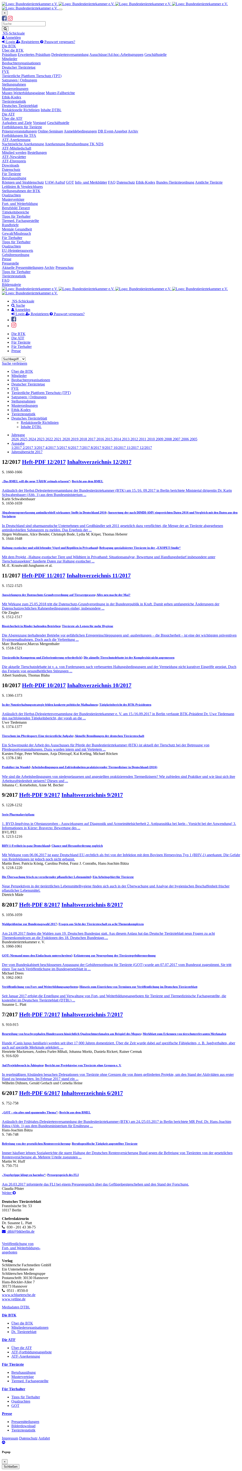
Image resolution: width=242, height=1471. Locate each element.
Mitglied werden (14, 153)
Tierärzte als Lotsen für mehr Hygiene (87, 626)
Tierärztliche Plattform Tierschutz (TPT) (31, 76)
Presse (6, 259)
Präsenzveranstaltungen (19, 131)
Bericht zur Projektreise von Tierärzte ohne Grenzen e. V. (83, 1065)
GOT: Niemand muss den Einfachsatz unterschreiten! (37, 955)
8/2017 (96, 448)
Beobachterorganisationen (21, 63)
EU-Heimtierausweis (17, 250)
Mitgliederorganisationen (29, 1327)
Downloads (10, 165)
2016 (100, 439)
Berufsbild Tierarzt (16, 208)
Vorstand (39, 123)
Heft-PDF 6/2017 (39, 1093)
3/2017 (39, 448)
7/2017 (85, 448)
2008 (168, 439)
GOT (70, 182)
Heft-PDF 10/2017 (44, 685)
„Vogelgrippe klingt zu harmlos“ (24, 1175)
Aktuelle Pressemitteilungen (22, 268)
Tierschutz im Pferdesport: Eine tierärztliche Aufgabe (37, 736)
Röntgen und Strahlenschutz (23, 182)
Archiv (133, 131)
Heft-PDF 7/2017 (39, 1014)
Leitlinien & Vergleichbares (22, 187)
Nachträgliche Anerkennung (23, 144)
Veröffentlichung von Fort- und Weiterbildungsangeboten (40, 986)
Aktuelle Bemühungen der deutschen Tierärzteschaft (109, 736)
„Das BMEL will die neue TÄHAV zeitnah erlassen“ (36, 481)
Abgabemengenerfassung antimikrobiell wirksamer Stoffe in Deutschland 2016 (54, 512)
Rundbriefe (10, 225)
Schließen (10, 1466)
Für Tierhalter (12, 238)
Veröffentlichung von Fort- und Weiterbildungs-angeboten (21, 1248)
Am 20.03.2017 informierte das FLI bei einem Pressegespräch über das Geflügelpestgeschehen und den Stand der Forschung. (95, 1184)
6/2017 (73, 448)
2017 (92, 439)
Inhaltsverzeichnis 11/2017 (99, 575)
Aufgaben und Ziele (17, 123)
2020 (66, 439)
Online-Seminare (50, 131)
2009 (160, 439)
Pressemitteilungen (25, 1422)
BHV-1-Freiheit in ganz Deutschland (26, 845)
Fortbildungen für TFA (19, 135)
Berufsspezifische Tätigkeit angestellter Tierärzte (105, 1143)
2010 (151, 439)
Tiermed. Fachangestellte (20, 221)
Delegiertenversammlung (70, 55)
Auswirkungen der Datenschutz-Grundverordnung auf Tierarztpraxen (48, 595)
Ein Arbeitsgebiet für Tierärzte (113, 877)
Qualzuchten (11, 195)
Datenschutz (11, 170)
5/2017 (62, 448)
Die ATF (8, 114)
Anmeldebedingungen (80, 131)
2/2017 (28, 448)
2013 (126, 439)
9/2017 (107, 448)
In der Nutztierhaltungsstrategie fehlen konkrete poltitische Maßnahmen (50, 704)
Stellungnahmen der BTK (21, 191)
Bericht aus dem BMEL (87, 481)
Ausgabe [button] (18, 443)
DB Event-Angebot (112, 131)
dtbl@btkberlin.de (21, 1231)
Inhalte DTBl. (51, 110)
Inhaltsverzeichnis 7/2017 (92, 1014)
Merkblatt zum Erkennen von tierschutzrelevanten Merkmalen (184, 1034)
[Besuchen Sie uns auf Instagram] (10, 19)
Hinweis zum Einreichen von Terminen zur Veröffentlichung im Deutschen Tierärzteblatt (138, 986)
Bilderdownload (23, 1426)
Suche (20, 305)
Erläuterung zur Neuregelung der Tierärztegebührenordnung (115, 955)
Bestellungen (37, 153)
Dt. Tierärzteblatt (23, 1332)
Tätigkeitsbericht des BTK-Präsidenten (125, 704)
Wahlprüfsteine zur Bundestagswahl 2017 (29, 924)
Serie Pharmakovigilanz (18, 814)
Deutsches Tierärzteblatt (20, 106)
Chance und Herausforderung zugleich (77, 845)
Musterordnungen (15, 89)
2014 (117, 439)
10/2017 (120, 448)
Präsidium (9, 55)
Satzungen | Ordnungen (19, 80)
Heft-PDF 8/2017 (39, 905)
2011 (143, 439)
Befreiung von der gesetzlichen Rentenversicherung (36, 1143)
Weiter (7, 1193)
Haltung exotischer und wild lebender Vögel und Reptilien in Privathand (50, 547)
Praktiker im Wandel (16, 767)
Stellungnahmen (14, 84)
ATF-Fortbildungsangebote (31, 1352)
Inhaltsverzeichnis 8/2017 (92, 905)
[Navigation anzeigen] (60, 9)
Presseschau (64, 268)
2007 (177, 439)
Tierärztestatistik (14, 101)
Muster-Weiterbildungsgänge (23, 93)
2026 (15, 439)
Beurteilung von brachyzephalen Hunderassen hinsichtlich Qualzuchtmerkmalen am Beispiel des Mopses (71, 1034)
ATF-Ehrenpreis (14, 161)
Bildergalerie (11, 285)
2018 (83, 439)
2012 (134, 439)
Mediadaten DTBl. (16, 1307)
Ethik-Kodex (11, 97)
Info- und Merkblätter (91, 182)
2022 (49, 439)
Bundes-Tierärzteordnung (175, 182)
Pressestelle (10, 263)
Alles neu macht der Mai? (113, 595)
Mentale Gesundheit (17, 229)
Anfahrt (44, 1438)
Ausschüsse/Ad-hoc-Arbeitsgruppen (116, 55)
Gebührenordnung (15, 255)
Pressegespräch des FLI (63, 1175)
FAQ (112, 182)
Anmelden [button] (12, 37)
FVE (5, 72)
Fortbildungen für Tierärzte (22, 127)
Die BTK (9, 46)
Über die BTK (13, 50)
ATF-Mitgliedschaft (16, 148)
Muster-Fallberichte (60, 93)
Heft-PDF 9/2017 (39, 795)
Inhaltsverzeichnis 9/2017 (92, 795)
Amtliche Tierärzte (209, 182)
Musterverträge (13, 199)
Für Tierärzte (11, 174)
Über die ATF (12, 118)
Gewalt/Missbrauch (16, 233)
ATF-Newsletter (14, 157)
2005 (193, 439)
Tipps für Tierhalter (16, 216)
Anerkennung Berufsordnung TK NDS (74, 144)
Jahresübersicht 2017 (27, 452)
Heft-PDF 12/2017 (44, 462)
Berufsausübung (14, 178)
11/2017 (133, 448)
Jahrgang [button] (18, 435)
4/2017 (51, 448)
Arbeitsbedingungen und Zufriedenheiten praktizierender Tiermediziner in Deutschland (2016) (94, 767)
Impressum (10, 1438)
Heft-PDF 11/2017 (43, 575)
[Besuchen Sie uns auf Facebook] (5, 19)
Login (10, 42)
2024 (32, 439)
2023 (41, 439)
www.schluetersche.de (18, 1295)
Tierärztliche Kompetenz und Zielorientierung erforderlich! (42, 657)
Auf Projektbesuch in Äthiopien (22, 1065)
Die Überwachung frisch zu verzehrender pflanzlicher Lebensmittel (46, 877)
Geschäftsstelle (155, 55)
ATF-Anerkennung (16, 140)
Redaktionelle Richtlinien (21, 110)
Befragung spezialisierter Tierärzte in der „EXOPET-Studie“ (140, 547)
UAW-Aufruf (55, 182)
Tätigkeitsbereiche (15, 212)
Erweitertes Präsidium (34, 55)
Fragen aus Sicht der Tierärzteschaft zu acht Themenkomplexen (101, 924)
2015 (109, 439)
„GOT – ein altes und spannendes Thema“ (30, 1112)
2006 (185, 439)
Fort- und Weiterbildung (20, 204)
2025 (24, 439)
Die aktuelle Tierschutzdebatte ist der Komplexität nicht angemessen (129, 657)
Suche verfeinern (14, 363)
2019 (75, 439)
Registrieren (30, 42)
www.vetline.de (14, 1299)
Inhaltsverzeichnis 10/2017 (99, 685)
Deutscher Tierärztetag (18, 67)
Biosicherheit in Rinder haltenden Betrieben (31, 626)
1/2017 (17, 448)
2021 (58, 439)
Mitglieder (9, 59)
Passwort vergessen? (59, 42)
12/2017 (146, 448)
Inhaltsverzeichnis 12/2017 (99, 462)
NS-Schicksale (13, 33)
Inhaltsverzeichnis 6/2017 (92, 1093)
